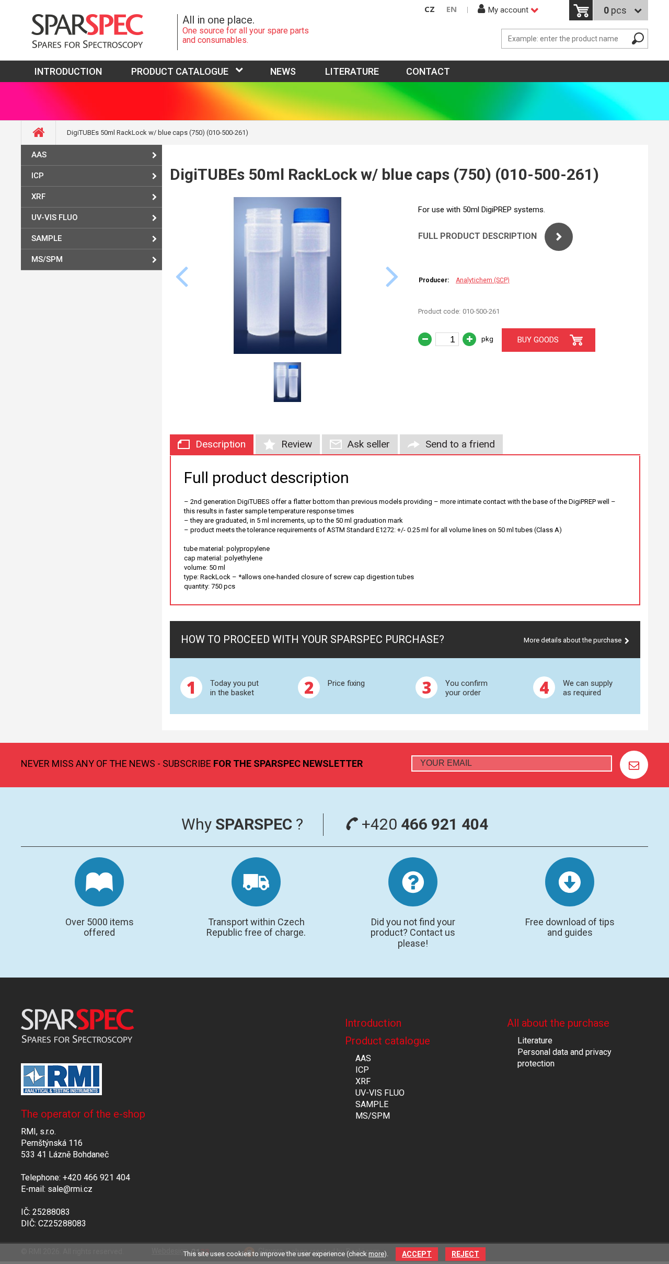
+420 (423, 824)
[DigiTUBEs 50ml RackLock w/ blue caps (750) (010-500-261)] (287, 351)
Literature (352, 71)
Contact (428, 71)
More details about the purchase (572, 640)
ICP (37, 175)
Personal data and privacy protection (564, 1057)
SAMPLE (46, 238)
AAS (39, 154)
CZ (429, 9)
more (376, 1254)
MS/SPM (47, 259)
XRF (38, 196)
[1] (634, 765)
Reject (465, 1254)
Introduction (373, 1023)
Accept (417, 1254)
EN (451, 9)
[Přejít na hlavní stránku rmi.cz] (99, 32)
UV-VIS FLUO (54, 217)
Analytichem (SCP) (483, 280)
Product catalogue (179, 71)
